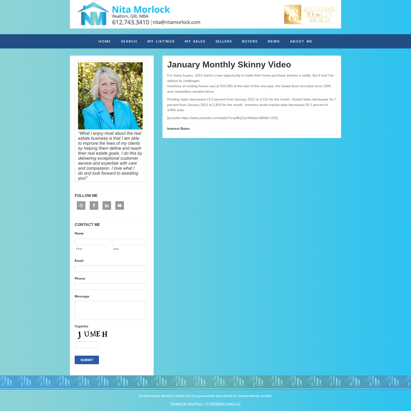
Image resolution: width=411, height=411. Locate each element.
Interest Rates (178, 128)
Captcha (81, 326)
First (79, 248)
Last (116, 248)
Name (79, 233)
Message (82, 296)
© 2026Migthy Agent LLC (223, 404)
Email (79, 261)
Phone (80, 278)
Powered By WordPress (187, 404)
